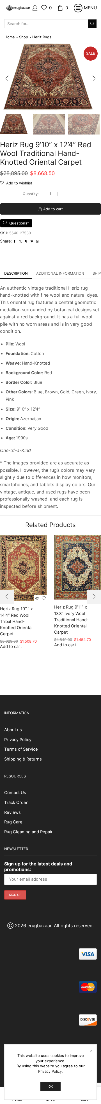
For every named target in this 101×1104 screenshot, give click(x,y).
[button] (7, 79)
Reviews (12, 812)
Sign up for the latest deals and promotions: (38, 866)
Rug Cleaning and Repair (28, 831)
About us (13, 729)
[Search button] (92, 23)
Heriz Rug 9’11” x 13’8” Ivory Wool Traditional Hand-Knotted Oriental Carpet (71, 620)
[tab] (16, 273)
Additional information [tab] (60, 273)
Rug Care (13, 822)
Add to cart (53, 209)
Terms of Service (21, 749)
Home (9, 37)
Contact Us (15, 792)
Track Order (16, 802)
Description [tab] (16, 273)
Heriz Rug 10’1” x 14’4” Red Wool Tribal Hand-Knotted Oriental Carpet (16, 621)
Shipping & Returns (23, 759)
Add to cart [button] (11, 646)
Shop (23, 37)
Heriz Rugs (41, 37)
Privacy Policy (17, 739)
